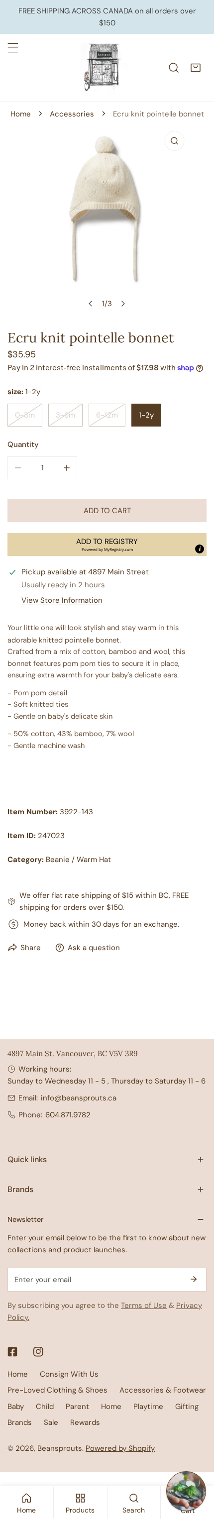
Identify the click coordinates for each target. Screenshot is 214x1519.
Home (20, 114)
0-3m (25, 415)
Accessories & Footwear (162, 1390)
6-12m (107, 415)
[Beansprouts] (104, 67)
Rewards (85, 1422)
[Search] (174, 68)
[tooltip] (199, 548)
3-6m (65, 415)
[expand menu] (13, 48)
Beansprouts (59, 1448)
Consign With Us (69, 1374)
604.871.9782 (68, 1115)
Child (45, 1406)
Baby (15, 1406)
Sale (51, 1422)
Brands (19, 1422)
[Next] (123, 304)
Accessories (72, 114)
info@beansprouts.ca (78, 1098)
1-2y (146, 415)
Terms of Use (144, 1305)
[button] (196, 68)
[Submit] (194, 1279)
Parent (77, 1406)
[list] (107, 220)
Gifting (187, 1406)
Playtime (148, 1406)
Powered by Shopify (120, 1448)
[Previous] (91, 304)
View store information (62, 600)
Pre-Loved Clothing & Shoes (57, 1390)
